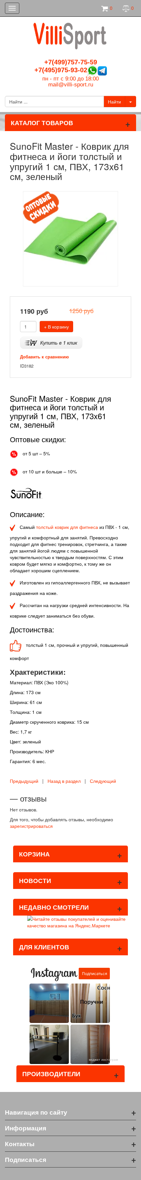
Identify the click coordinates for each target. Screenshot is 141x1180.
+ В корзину (56, 326)
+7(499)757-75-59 (70, 62)
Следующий (103, 781)
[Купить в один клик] (51, 342)
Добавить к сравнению (44, 356)
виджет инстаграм (103, 1059)
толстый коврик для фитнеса (67, 527)
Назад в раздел (64, 781)
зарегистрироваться (31, 826)
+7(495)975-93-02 (60, 70)
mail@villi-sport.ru (70, 84)
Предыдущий (24, 781)
